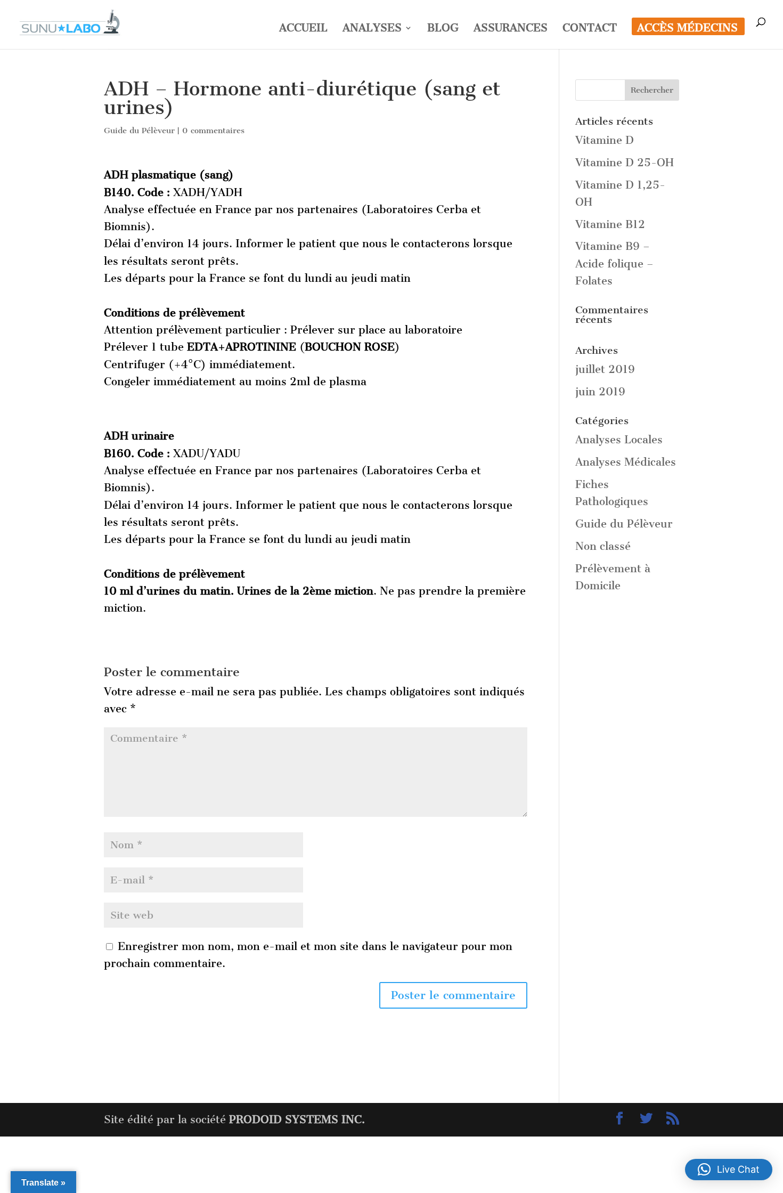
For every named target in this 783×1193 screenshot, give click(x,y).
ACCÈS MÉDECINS (687, 29)
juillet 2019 (605, 369)
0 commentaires (213, 130)
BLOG (443, 29)
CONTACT (589, 29)
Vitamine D (604, 140)
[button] (728, 1169)
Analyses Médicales (625, 462)
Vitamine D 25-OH (624, 162)
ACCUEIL (303, 29)
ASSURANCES (511, 29)
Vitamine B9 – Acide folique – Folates (614, 263)
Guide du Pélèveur (139, 130)
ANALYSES (372, 29)
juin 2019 (600, 391)
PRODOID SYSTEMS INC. (297, 1119)
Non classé (603, 546)
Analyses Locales (619, 439)
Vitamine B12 (610, 224)
